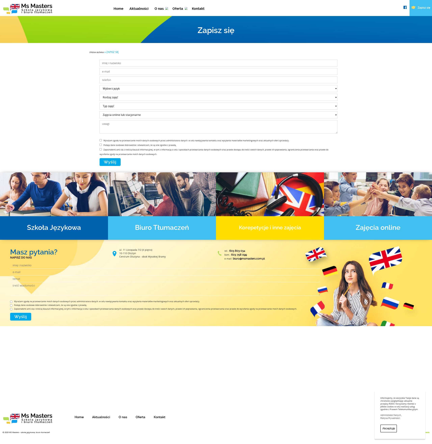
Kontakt (198, 9)
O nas (159, 9)
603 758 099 (239, 254)
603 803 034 (237, 250)
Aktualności (138, 9)
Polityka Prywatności (390, 418)
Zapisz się (423, 7)
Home (118, 9)
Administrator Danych (390, 415)
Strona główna (96, 52)
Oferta (177, 9)
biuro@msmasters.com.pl (249, 258)
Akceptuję (388, 428)
